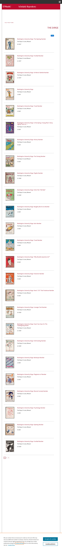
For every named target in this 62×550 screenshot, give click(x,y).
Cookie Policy (11, 545)
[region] (31, 541)
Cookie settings (19, 543)
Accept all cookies (50, 539)
